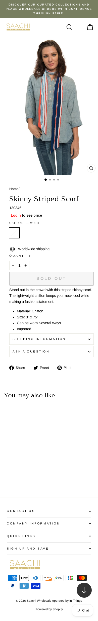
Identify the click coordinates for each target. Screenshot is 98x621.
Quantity (20, 255)
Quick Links (21, 536)
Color (24, 222)
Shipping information (39, 338)
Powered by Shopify (49, 609)
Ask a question (31, 351)
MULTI (14, 233)
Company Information (33, 523)
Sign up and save (28, 548)
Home (14, 189)
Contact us (21, 510)
